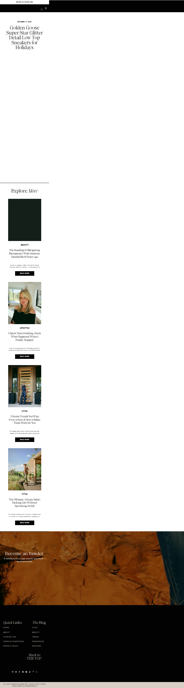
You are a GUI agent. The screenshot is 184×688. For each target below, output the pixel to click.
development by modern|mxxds (24, 686)
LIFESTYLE (24, 328)
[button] (45, 8)
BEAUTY (25, 245)
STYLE (25, 411)
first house (40, 684)
